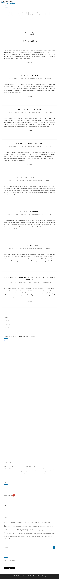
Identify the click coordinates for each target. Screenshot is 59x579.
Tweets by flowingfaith (10, 560)
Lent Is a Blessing (29, 211)
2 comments (48, 112)
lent (11, 533)
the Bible (46, 536)
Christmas (24, 526)
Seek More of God (29, 75)
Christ (10, 522)
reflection (14, 536)
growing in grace (38, 530)
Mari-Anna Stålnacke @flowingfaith (32, 44)
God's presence (13, 530)
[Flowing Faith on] (9, 497)
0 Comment (48, 44)
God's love (7, 530)
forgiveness (43, 526)
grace (19, 530)
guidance (44, 530)
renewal (18, 536)
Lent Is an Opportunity (29, 177)
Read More (30, 62)
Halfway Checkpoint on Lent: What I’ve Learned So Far (29, 279)
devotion (28, 526)
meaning (45, 533)
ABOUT (7, 317)
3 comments (48, 214)
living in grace (24, 533)
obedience (49, 533)
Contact (7, 320)
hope (51, 530)
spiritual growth (34, 536)
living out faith (32, 533)
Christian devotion (16, 523)
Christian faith (27, 522)
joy (9, 533)
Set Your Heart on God (30, 246)
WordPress (33, 576)
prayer (6, 536)
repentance (22, 536)
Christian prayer (12, 526)
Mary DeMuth (41, 533)
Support (7, 327)
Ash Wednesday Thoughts (29, 143)
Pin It (5, 509)
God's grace (52, 526)
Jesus (6, 533)
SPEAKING (7, 324)
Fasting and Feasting (29, 109)
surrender (41, 536)
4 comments (47, 180)
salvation (27, 536)
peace (53, 533)
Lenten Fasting (30, 41)
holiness (48, 530)
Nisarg (44, 576)
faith (39, 526)
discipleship (34, 526)
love (37, 533)
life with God (16, 533)
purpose (10, 536)
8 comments (47, 248)
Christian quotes (18, 526)
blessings (6, 522)
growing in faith (27, 530)
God (47, 526)
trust (8, 539)
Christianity (38, 522)
